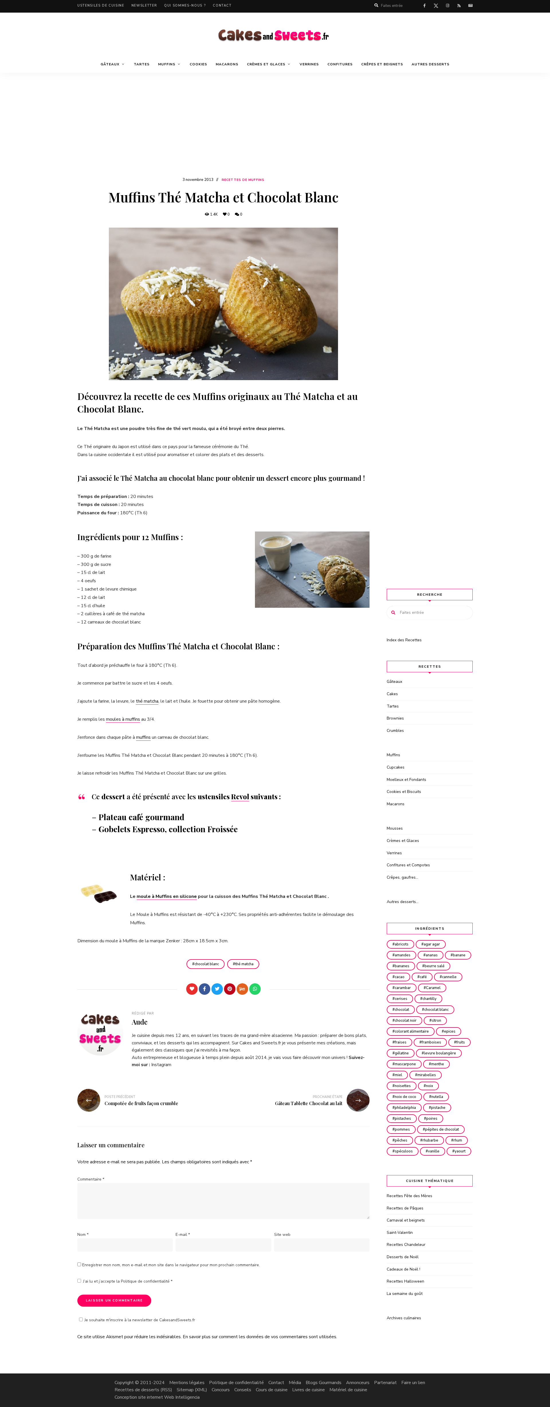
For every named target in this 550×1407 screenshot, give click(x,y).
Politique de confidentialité (146, 1281)
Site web (282, 1234)
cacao (399, 977)
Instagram (161, 1065)
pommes (402, 1129)
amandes (402, 955)
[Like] (192, 989)
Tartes (142, 64)
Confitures (340, 64)
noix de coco (405, 1096)
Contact (222, 5)
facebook (424, 5)
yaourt (460, 1151)
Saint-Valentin (400, 1232)
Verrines (309, 64)
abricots (401, 944)
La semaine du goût (405, 1293)
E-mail (183, 1234)
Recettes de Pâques (405, 1208)
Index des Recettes (404, 640)
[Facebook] (204, 989)
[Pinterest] (229, 989)
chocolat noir (406, 1020)
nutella (437, 1096)
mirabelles (426, 1075)
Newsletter (144, 5)
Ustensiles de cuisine (100, 5)
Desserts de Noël (403, 1257)
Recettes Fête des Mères (409, 1196)
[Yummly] (242, 989)
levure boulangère (440, 1053)
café (423, 977)
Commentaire (90, 1179)
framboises (431, 1042)
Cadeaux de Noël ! (403, 1269)
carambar (403, 987)
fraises (400, 1042)
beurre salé (435, 966)
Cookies (198, 64)
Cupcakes (395, 767)
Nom (83, 1234)
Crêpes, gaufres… (402, 877)
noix (429, 1086)
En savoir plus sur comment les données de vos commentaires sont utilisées (259, 1337)
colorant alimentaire (412, 1031)
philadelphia (405, 1107)
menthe (437, 1064)
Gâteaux (394, 681)
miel (398, 1075)
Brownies (395, 718)
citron (436, 1020)
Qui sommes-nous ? (185, 5)
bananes (402, 966)
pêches (401, 1140)
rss (459, 5)
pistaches (403, 1118)
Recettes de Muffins (243, 180)
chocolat (402, 1009)
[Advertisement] (275, 133)
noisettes (403, 1086)
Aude (140, 1021)
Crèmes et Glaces (403, 840)
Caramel (433, 987)
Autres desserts (430, 64)
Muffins (393, 755)
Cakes (392, 694)
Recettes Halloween (405, 1281)
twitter (436, 7)
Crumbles (395, 730)
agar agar (432, 944)
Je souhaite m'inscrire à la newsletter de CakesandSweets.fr (140, 1320)
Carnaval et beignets (406, 1220)
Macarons (227, 64)
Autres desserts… (403, 901)
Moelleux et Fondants (406, 779)
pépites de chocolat (442, 1129)
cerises (401, 998)
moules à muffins (123, 719)
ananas (432, 955)
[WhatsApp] (255, 989)
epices (449, 1031)
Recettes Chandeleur (406, 1244)
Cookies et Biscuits (404, 791)
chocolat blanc (207, 964)
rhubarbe (430, 1140)
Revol (240, 796)
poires (431, 1118)
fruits (460, 1042)
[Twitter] (217, 989)
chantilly (430, 998)
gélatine (402, 1053)
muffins (143, 737)
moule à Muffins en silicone (167, 896)
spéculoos (404, 1151)
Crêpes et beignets (382, 64)
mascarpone (405, 1064)
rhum (457, 1140)
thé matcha (147, 701)
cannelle (449, 977)
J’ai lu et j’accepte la (127, 1281)
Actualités (470, 5)
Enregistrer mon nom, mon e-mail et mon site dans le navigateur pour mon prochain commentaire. (171, 1265)
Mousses (395, 828)
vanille (433, 1151)
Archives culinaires (404, 1318)
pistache (438, 1107)
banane (459, 955)
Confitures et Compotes (408, 865)
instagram (447, 5)
